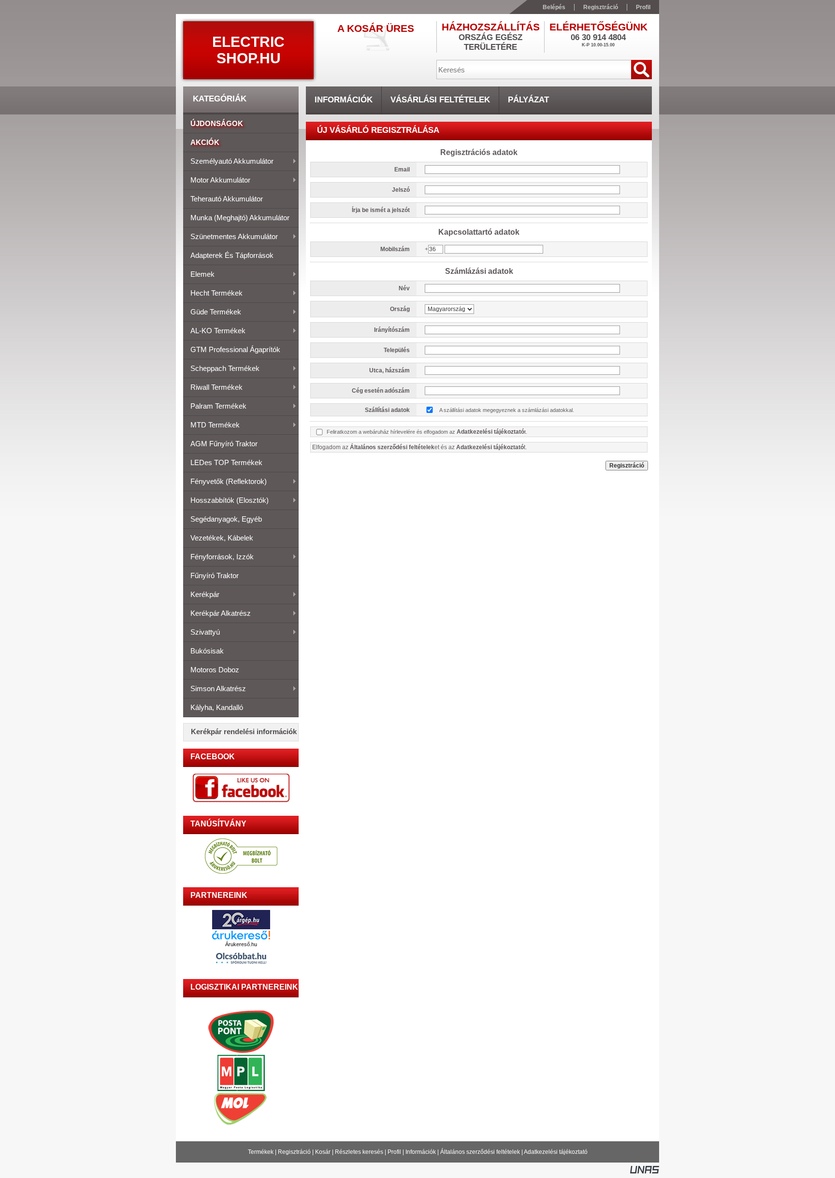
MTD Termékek (211, 425)
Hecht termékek (213, 293)
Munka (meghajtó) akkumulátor (239, 217)
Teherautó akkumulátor (226, 199)
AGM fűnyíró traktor (224, 444)
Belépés (554, 7)
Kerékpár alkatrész (217, 614)
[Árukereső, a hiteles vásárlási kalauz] (241, 872)
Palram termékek (214, 407)
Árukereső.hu (241, 944)
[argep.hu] (241, 927)
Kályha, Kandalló (216, 707)
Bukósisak (207, 651)
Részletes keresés (359, 1152)
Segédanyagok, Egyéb (226, 519)
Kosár (323, 1152)
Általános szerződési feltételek (480, 1152)
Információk (420, 1152)
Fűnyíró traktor (214, 575)
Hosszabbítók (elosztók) (226, 501)
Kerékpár (201, 595)
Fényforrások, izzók (218, 557)
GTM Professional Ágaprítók (235, 349)
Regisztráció (294, 1152)
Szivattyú (201, 633)
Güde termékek (212, 312)
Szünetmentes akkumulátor (230, 237)
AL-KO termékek (214, 331)
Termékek (261, 1152)
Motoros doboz (214, 670)
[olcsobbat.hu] (241, 965)
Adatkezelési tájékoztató (556, 1152)
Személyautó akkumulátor (228, 162)
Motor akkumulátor (216, 180)
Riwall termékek (213, 388)
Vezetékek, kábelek (221, 538)
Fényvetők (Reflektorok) (225, 482)
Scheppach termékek (221, 369)
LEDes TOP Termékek (226, 462)
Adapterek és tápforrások (232, 255)
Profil (394, 1152)
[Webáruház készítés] (644, 1171)
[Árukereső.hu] (241, 935)
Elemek (199, 275)
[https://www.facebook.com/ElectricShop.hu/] (241, 788)
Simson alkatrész (214, 689)
